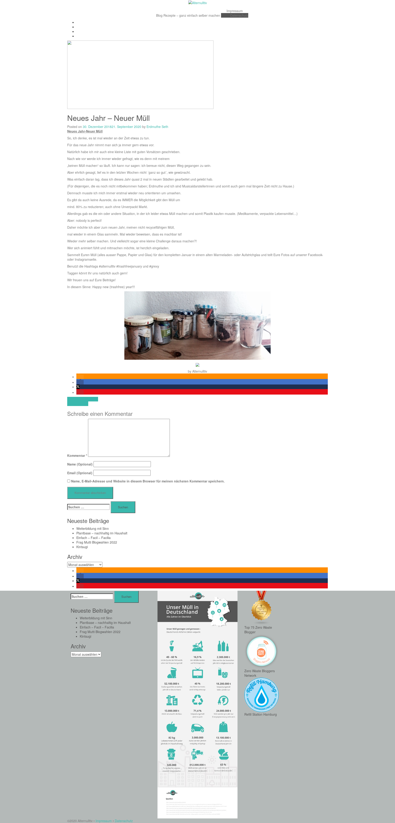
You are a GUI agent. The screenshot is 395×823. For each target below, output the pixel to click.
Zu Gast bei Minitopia (82, 399)
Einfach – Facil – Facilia (93, 537)
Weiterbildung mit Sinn (92, 528)
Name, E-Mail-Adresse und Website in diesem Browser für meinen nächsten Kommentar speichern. (148, 481)
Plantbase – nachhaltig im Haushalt (101, 533)
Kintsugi (82, 546)
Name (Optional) (80, 464)
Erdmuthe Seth (157, 126)
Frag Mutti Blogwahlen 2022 (96, 542)
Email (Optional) (79, 473)
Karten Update (77, 403)
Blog (159, 15)
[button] (80, 376)
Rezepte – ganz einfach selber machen (191, 15)
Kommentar (77, 455)
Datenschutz (239, 15)
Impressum (235, 10)
